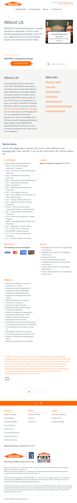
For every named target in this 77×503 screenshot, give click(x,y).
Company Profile (34, 414)
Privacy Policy (56, 418)
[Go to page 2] (31, 392)
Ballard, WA (18, 148)
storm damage (30, 109)
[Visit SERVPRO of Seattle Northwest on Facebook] (41, 403)
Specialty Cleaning (11, 436)
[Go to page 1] (29, 392)
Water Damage (10, 414)
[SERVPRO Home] (13, 4)
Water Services (53, 91)
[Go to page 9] (48, 392)
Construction (8, 429)
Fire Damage (9, 418)
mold (18, 109)
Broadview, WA (8, 151)
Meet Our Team (53, 82)
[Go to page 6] (41, 392)
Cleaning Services (54, 101)
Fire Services (51, 96)
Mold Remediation (11, 422)
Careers (31, 418)
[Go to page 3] (34, 392)
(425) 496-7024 (65, 4)
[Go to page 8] (45, 392)
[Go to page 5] (38, 392)
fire (13, 109)
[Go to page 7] (43, 392)
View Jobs (50, 86)
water (8, 109)
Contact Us (56, 9)
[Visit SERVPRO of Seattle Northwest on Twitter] (36, 403)
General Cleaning (10, 440)
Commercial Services (55, 111)
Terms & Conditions (59, 414)
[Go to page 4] (36, 392)
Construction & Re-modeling (59, 106)
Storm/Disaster (9, 425)
